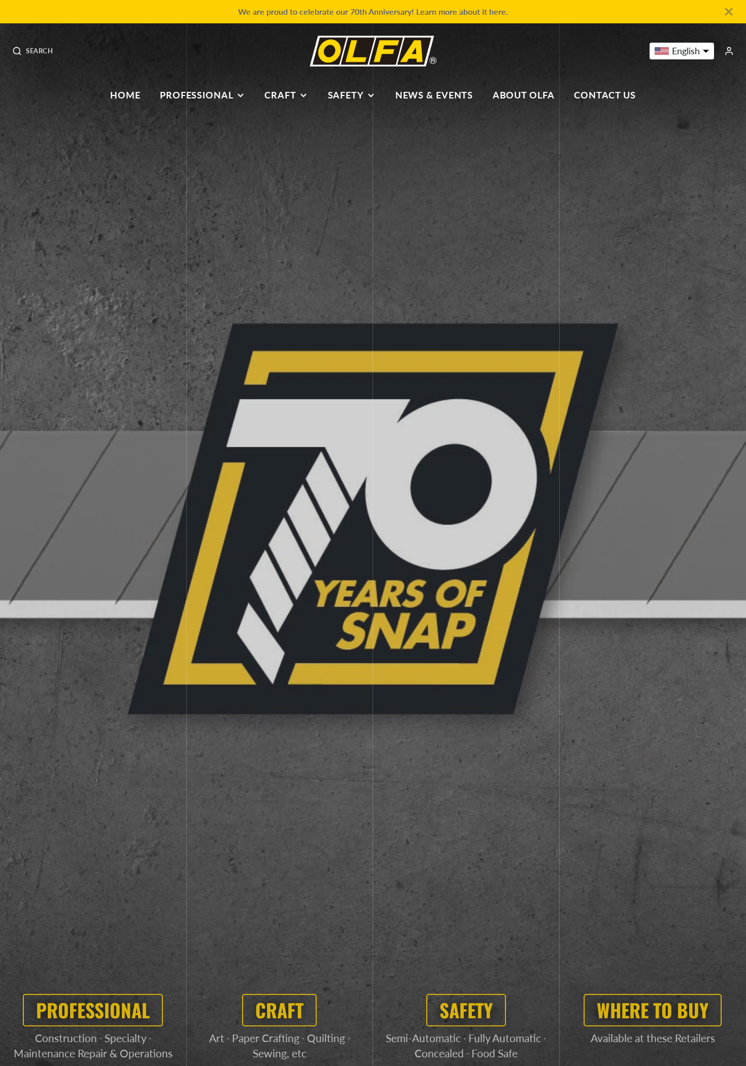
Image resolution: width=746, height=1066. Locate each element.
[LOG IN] (729, 51)
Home (125, 95)
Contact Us (605, 95)
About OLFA (524, 95)
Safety (346, 95)
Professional (196, 95)
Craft (280, 95)
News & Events (434, 95)
